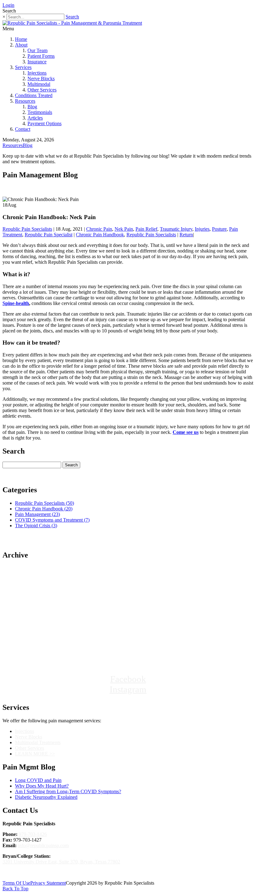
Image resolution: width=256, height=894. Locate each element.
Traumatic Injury (176, 229)
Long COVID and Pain (38, 780)
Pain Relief (146, 229)
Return (186, 234)
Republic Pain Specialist (48, 234)
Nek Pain (124, 229)
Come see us (186, 432)
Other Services (42, 89)
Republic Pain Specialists (27, 229)
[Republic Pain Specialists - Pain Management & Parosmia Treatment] (72, 23)
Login (8, 5)
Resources (25, 101)
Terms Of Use (16, 883)
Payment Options (44, 123)
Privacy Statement (48, 883)
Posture (219, 229)
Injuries (202, 229)
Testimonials (39, 112)
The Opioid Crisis (36, 525)
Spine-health (15, 303)
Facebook (128, 679)
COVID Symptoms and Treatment (52, 520)
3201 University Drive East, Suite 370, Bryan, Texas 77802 (61, 861)
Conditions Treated (33, 95)
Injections (37, 73)
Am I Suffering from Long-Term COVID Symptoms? (68, 791)
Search (72, 16)
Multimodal (38, 84)
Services (23, 67)
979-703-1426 (33, 834)
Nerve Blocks (41, 78)
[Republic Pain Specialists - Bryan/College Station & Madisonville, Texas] (128, 651)
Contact (22, 129)
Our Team (37, 50)
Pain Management (37, 514)
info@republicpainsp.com (43, 845)
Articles (35, 117)
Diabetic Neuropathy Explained (46, 797)
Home (21, 39)
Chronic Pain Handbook (100, 234)
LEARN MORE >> (35, 753)
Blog (32, 106)
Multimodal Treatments (38, 742)
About (21, 44)
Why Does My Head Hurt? (42, 785)
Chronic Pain (99, 229)
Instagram (128, 689)
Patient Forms (41, 56)
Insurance (37, 61)
